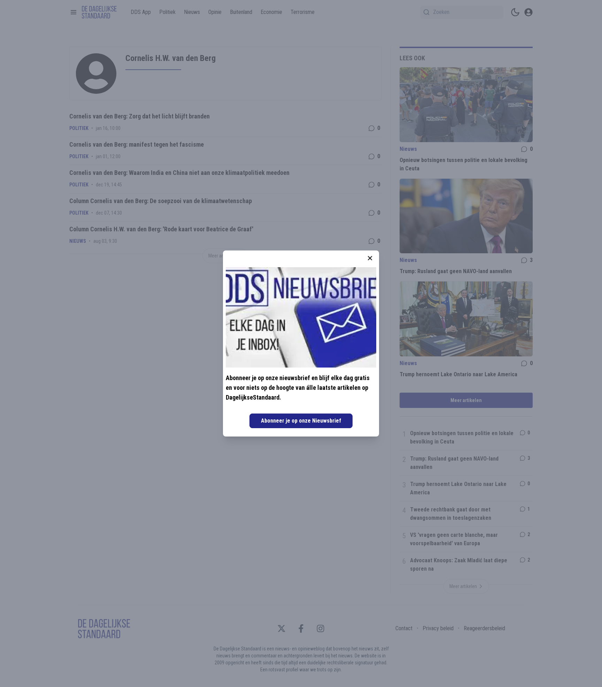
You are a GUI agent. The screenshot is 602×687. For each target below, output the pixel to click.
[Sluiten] (369, 258)
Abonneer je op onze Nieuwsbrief (301, 420)
